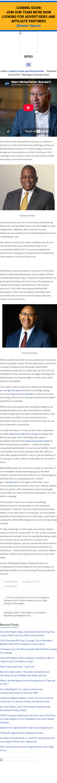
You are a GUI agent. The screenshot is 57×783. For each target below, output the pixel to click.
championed (10, 482)
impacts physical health (21, 393)
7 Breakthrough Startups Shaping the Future (22, 732)
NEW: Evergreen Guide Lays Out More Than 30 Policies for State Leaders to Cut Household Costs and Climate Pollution (28, 719)
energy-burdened (12, 390)
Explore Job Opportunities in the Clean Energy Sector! (27, 727)
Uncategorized (10, 586)
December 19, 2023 (31, 581)
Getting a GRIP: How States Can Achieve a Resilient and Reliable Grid (25, 614)
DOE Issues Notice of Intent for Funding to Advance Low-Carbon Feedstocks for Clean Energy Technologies (26, 600)
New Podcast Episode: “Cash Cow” (17, 666)
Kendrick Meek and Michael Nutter (26, 71)
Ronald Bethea (10, 581)
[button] (28, 64)
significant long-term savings (23, 433)
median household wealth (37, 440)
